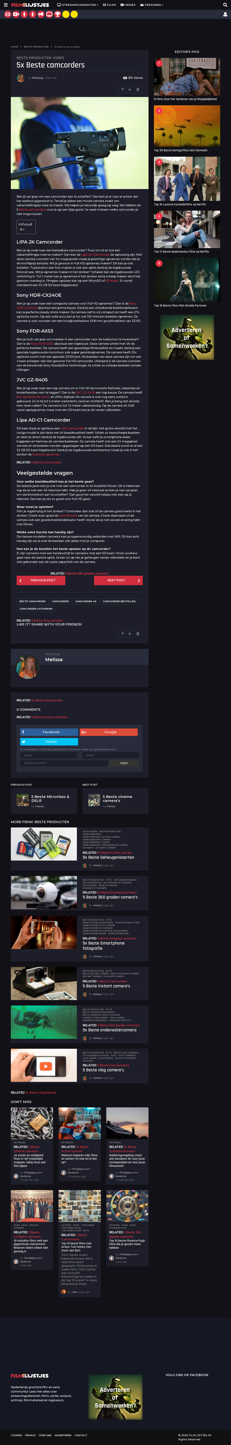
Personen (153, 5)
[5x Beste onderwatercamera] (44, 1022)
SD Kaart (112, 280)
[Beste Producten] (57, 14)
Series (130, 5)
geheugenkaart (92, 834)
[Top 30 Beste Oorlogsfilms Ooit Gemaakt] (187, 126)
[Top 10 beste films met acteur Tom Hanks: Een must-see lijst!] (79, 1206)
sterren (19, 1228)
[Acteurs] (24, 14)
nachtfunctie (68, 515)
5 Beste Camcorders (46, 462)
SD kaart (88, 848)
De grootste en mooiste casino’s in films (65, 1357)
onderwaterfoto (120, 1020)
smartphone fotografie (97, 928)
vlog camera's (127, 1055)
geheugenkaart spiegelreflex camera (105, 845)
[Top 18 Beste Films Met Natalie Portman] (187, 280)
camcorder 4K (86, 601)
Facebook (51, 732)
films (25, 1225)
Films (111, 5)
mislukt (34, 1225)
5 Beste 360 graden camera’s (87, 573)
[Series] (16, 14)
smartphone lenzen (94, 933)
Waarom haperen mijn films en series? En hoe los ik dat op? (79, 1159)
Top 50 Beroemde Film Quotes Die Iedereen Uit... (29, 1352)
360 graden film (92, 883)
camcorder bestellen (119, 601)
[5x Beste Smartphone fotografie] (44, 932)
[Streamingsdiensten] (49, 14)
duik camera (117, 1018)
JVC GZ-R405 (85, 392)
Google (110, 732)
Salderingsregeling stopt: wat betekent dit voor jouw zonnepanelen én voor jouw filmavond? (127, 1160)
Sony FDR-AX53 (42, 343)
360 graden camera (125, 880)
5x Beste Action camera (114, 852)
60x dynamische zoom (33, 397)
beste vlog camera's (126, 1053)
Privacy (30, 1435)
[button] (6, 5)
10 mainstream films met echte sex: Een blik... (173, 1357)
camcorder (60, 601)
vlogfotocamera (125, 1058)
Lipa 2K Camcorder (95, 254)
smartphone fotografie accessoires (105, 931)
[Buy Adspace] (65, 14)
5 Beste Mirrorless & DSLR (50, 799)
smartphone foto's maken (99, 925)
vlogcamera (105, 1058)
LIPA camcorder (72, 428)
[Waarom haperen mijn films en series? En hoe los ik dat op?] (79, 1123)
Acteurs (66, 1225)
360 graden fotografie (117, 883)
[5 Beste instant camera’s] (44, 983)
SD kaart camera (105, 848)
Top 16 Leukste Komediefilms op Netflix (180, 204)
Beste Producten (34, 58)
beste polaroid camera (125, 974)
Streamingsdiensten (79, 5)
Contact (80, 1435)
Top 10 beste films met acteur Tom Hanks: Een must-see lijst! (76, 1247)
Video (58, 58)
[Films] (7, 14)
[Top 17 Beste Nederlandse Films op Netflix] (187, 229)
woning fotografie (94, 888)
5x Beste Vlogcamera (46, 700)
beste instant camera (96, 974)
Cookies (16, 1435)
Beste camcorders (32, 209)
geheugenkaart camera (97, 839)
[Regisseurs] (41, 14)
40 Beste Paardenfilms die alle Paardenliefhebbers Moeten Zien (209, 1351)
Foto (109, 880)
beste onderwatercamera (99, 1012)
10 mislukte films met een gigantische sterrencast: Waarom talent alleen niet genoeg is (31, 1246)
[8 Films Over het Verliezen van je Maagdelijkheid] (187, 77)
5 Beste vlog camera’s (47, 620)
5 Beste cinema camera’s (49, 717)
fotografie (90, 885)
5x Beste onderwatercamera (109, 1030)
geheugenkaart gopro (96, 842)
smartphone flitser (127, 923)
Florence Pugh (118, 1228)
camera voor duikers (95, 1018)
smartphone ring (118, 933)
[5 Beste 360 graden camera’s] (44, 892)
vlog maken (90, 1058)
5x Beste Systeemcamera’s (117, 892)
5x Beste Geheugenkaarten (108, 857)
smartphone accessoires (98, 923)
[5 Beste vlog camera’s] (44, 1065)
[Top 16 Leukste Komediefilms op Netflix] (187, 179)
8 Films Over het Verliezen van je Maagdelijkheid (185, 99)
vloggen (88, 1061)
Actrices (114, 1225)
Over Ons (45, 1435)
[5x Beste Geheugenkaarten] (44, 844)
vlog (114, 1055)
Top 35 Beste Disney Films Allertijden (101, 1352)
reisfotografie (108, 885)
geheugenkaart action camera (101, 837)
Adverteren (63, 1435)
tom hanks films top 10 (75, 1230)
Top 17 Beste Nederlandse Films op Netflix (181, 252)
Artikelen (19, 1142)
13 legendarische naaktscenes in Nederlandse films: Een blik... (137, 1360)
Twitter (51, 742)
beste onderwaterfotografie (101, 1015)
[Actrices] (32, 14)
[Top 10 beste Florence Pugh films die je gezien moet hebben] (127, 1206)
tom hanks (87, 1225)
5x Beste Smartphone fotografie (104, 945)
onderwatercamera (95, 1020)
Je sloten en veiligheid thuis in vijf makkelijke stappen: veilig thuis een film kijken (30, 1160)
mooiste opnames (46, 454)
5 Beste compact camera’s (116, 938)
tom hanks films (71, 1228)
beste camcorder (32, 601)
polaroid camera (113, 976)
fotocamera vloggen (96, 1055)
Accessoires (90, 831)
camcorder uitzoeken (35, 608)
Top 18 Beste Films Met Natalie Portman (180, 305)
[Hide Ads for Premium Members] (74, 14)
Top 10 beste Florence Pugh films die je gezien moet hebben (127, 1244)
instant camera (92, 976)
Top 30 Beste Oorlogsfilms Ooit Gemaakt (181, 150)
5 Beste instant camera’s (106, 986)
